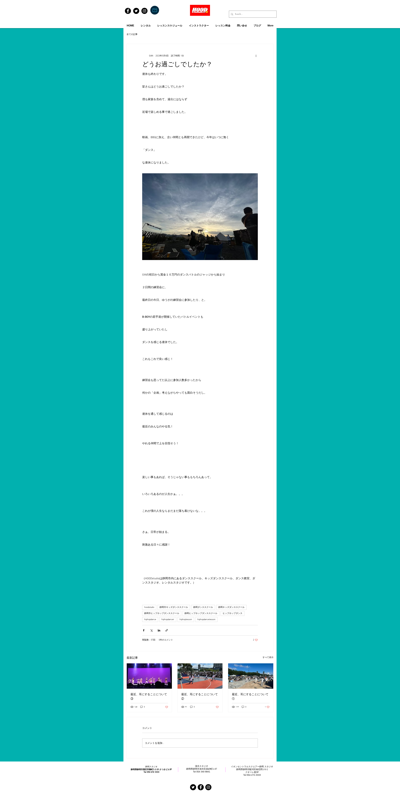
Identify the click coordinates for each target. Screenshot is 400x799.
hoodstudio (149, 607)
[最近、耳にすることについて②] (200, 676)
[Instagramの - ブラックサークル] (208, 787)
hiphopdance (150, 619)
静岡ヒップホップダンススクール (201, 613)
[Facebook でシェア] (143, 630)
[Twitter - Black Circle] (136, 11)
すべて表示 (267, 657)
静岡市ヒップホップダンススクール (161, 613)
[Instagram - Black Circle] (144, 11)
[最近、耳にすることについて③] (149, 676)
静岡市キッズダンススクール (174, 607)
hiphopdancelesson (206, 619)
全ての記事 (132, 34)
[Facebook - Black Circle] (128, 11)
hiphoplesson (186, 619)
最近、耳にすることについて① (250, 697)
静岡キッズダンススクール (231, 607)
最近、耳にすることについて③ (148, 697)
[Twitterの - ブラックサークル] (193, 787)
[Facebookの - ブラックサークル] (201, 787)
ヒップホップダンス (232, 613)
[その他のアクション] (256, 56)
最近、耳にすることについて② (199, 697)
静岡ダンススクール (203, 607)
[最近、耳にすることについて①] (250, 676)
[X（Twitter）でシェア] (151, 630)
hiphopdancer (167, 619)
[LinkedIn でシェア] (159, 630)
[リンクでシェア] (166, 630)
